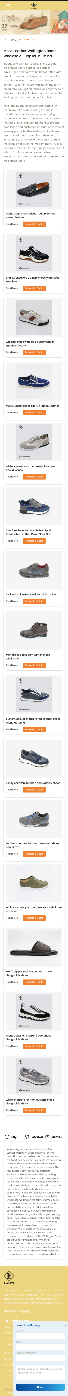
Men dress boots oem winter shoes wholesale (28, 657)
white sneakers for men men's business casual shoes (30, 468)
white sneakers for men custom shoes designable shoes (30, 1102)
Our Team (9, 1371)
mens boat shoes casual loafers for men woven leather (31, 215)
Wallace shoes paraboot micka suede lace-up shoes (34, 909)
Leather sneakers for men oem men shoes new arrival (32, 845)
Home (12, 40)
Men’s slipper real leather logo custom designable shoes (30, 973)
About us (9, 1359)
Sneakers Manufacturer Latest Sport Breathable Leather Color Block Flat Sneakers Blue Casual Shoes (28, 534)
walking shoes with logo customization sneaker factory (30, 344)
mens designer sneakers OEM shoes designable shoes (28, 1038)
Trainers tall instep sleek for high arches (31, 594)
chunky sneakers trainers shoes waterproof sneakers (33, 280)
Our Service (10, 1376)
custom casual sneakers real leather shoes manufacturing (33, 721)
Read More (12, 224)
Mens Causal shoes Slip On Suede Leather (32, 406)
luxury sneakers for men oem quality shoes (33, 783)
